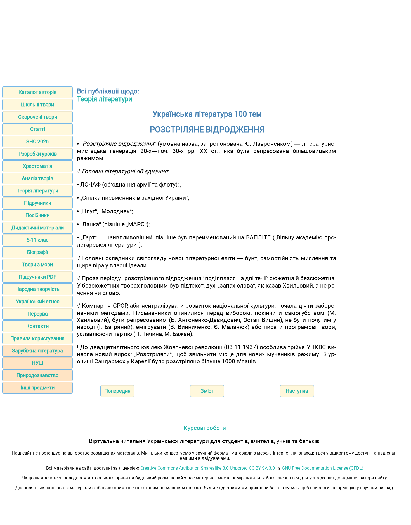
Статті (37, 129)
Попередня (117, 391)
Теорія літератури (37, 191)
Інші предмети (38, 387)
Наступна (297, 391)
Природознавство (37, 375)
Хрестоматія (37, 166)
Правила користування (37, 338)
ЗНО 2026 (37, 141)
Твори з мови (37, 264)
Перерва (37, 314)
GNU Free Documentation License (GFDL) (322, 468)
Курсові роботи (205, 427)
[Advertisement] (205, 41)
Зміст (207, 391)
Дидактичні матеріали (37, 227)
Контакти (37, 326)
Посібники (37, 215)
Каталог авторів (37, 92)
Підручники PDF (37, 277)
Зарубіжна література (37, 351)
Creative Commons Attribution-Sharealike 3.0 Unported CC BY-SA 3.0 (207, 468)
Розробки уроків (37, 154)
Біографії (37, 252)
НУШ (37, 363)
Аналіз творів (37, 178)
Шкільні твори (37, 104)
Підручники (37, 203)
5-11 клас (37, 240)
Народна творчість (37, 289)
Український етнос (37, 301)
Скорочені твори (37, 117)
